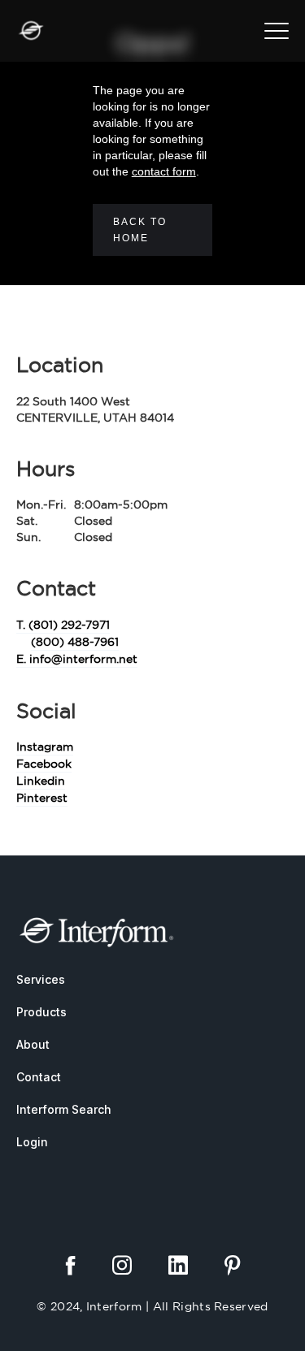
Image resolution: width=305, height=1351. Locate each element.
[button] (276, 31)
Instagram (44, 746)
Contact (38, 1077)
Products (41, 1012)
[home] (30, 31)
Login (32, 1142)
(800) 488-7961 (75, 641)
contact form (164, 171)
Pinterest (42, 797)
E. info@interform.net (76, 659)
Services (40, 979)
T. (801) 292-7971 (63, 624)
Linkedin (40, 780)
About (33, 1044)
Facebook (44, 763)
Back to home (140, 230)
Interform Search (63, 1109)
